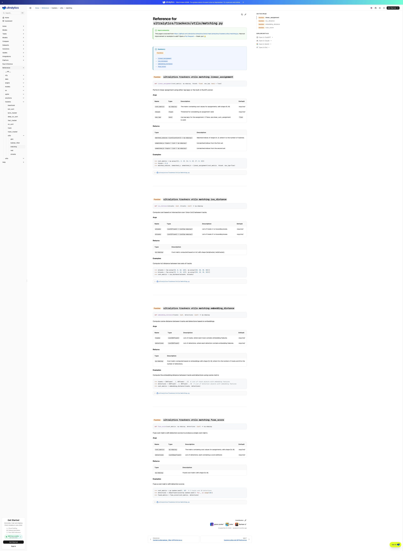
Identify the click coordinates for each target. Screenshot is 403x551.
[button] (13, 26)
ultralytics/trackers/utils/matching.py (174, 172)
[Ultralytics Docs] (13, 8)
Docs (37, 8)
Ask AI (394, 544)
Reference (45, 8)
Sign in (13, 546)
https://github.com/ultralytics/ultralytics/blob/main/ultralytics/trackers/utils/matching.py (206, 34)
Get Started (13, 542)
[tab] (160, 53)
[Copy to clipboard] (244, 83)
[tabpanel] (200, 62)
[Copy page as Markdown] (242, 14)
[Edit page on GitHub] (245, 14)
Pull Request (189, 36)
